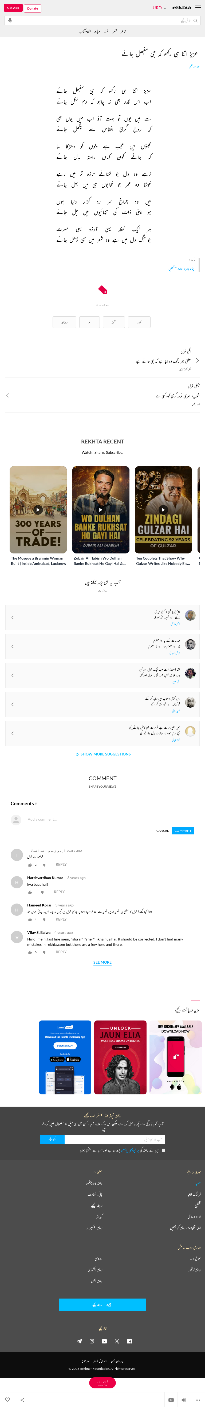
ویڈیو (97, 30)
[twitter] (117, 1341)
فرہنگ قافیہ (194, 1194)
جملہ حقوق (85, 1361)
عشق (114, 322)
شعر (115, 30)
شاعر (123, 30)
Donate (32, 8)
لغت (106, 30)
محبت (139, 322)
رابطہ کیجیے (96, 1205)
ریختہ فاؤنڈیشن (94, 1183)
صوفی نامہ (195, 1259)
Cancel (162, 831)
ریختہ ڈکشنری (95, 1270)
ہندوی (98, 1259)
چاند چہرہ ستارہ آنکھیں (181, 268)
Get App (13, 8)
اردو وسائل (194, 1217)
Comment (183, 831)
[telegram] (79, 1341)
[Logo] (181, 8)
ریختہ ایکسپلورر (94, 1228)
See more (102, 962)
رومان (64, 322)
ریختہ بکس (96, 1281)
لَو (89, 322)
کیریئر (99, 1217)
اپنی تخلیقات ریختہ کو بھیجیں (185, 1228)
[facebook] (129, 1341)
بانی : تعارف (95, 1194)
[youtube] (104, 1341)
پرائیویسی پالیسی (130, 1150)
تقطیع (198, 1205)
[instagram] (92, 1341)
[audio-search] (10, 20)
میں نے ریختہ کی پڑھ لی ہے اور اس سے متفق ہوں (119, 1150)
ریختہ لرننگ (194, 1270)
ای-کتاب (85, 30)
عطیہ (198, 1183)
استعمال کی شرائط (100, 1361)
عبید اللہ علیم (195, 66)
